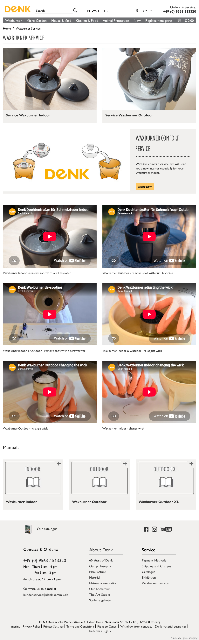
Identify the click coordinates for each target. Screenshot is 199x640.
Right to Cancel (107, 626)
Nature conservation (103, 583)
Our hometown (100, 588)
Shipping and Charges (156, 566)
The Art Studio (99, 594)
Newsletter (97, 10)
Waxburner (13, 20)
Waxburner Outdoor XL (159, 502)
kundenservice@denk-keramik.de (45, 594)
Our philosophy (100, 566)
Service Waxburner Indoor (28, 115)
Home (7, 28)
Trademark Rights (99, 631)
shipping (193, 638)
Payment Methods (154, 560)
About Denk (101, 549)
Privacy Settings (53, 626)
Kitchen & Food (87, 20)
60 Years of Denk (101, 560)
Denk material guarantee (171, 626)
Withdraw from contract (136, 626)
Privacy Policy (31, 626)
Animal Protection (116, 20)
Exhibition (149, 577)
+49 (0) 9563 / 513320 (44, 560)
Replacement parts (158, 20)
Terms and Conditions (80, 626)
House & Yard (61, 20)
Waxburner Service (155, 583)
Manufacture (97, 571)
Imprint (15, 626)
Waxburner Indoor (21, 502)
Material (94, 577)
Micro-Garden (36, 20)
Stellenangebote (100, 600)
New (137, 20)
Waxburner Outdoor (89, 502)
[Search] (76, 11)
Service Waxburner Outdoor (129, 115)
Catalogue (148, 571)
